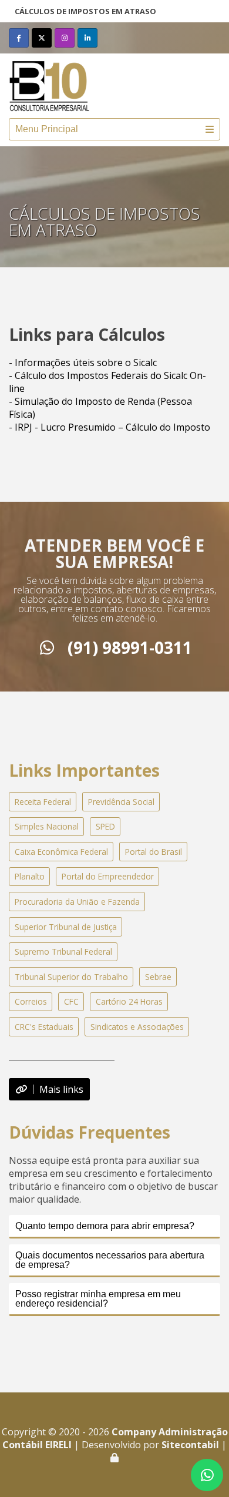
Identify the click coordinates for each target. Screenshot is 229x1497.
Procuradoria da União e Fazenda (77, 901)
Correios (31, 1001)
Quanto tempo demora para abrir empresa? (104, 1226)
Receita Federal (43, 801)
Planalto (30, 876)
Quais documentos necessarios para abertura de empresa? (109, 1260)
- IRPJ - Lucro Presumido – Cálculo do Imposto (109, 427)
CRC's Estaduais (44, 1026)
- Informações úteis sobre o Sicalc (83, 362)
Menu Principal (46, 129)
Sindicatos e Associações (137, 1026)
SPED (105, 826)
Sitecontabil (190, 1444)
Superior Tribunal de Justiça (66, 926)
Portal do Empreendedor (108, 876)
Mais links (61, 1089)
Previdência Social (121, 801)
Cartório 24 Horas (129, 1001)
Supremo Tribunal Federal (63, 951)
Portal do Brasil (153, 851)
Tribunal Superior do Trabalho (71, 976)
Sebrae (158, 976)
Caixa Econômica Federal (61, 851)
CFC (71, 1001)
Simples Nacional (47, 826)
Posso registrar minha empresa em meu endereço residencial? (98, 1298)
